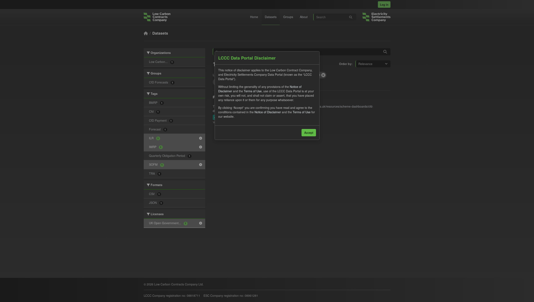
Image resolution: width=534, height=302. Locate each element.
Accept (308, 132)
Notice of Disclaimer (268, 112)
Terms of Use (253, 91)
